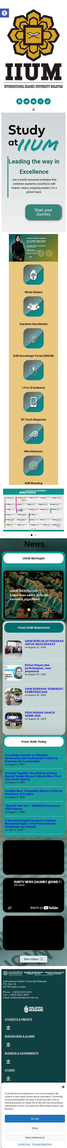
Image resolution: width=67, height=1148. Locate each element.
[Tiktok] (47, 101)
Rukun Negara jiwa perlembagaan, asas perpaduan (38, 668)
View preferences (35, 1137)
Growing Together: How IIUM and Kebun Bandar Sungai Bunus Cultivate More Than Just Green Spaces (33, 776)
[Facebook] (19, 101)
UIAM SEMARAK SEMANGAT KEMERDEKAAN (44, 690)
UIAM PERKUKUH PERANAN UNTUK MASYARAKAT (44, 643)
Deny (35, 1128)
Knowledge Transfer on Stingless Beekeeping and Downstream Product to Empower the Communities (31, 758)
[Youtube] (33, 101)
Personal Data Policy (42, 1144)
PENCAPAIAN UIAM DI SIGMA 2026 (40, 714)
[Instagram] (40, 101)
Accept (35, 1118)
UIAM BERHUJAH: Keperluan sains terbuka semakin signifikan (27, 595)
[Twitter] (26, 101)
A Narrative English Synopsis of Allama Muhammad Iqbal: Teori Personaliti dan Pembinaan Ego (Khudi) (30, 823)
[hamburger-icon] (33, 110)
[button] (63, 1087)
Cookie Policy (24, 1144)
